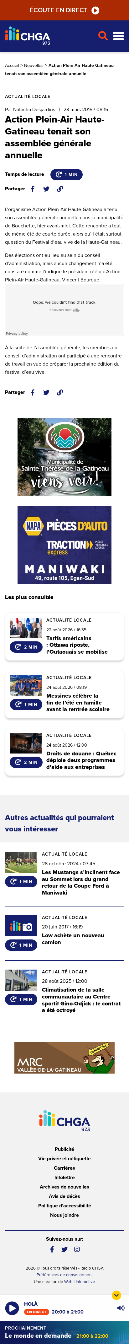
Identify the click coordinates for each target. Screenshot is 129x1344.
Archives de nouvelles (64, 1187)
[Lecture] (12, 1308)
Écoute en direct (59, 10)
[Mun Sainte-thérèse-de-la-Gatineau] (64, 457)
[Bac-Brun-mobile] (64, 1058)
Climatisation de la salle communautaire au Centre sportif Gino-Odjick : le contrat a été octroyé (81, 1000)
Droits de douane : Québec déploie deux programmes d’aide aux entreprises (81, 760)
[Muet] (120, 1308)
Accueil (12, 65)
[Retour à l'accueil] (49, 36)
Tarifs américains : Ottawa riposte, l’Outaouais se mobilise (77, 645)
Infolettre (64, 1177)
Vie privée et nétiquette (64, 1159)
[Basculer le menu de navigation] (118, 36)
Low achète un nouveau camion (73, 939)
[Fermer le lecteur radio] (116, 1295)
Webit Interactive (79, 1281)
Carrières (64, 1168)
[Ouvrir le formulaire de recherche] (102, 36)
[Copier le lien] (60, 189)
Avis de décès (64, 1196)
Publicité (64, 1149)
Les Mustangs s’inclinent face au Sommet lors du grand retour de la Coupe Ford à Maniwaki (81, 882)
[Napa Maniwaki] (64, 545)
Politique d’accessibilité (64, 1206)
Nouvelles (34, 65)
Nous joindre (64, 1215)
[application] (120, 1308)
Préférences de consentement (65, 1274)
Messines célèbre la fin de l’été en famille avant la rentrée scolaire (78, 703)
